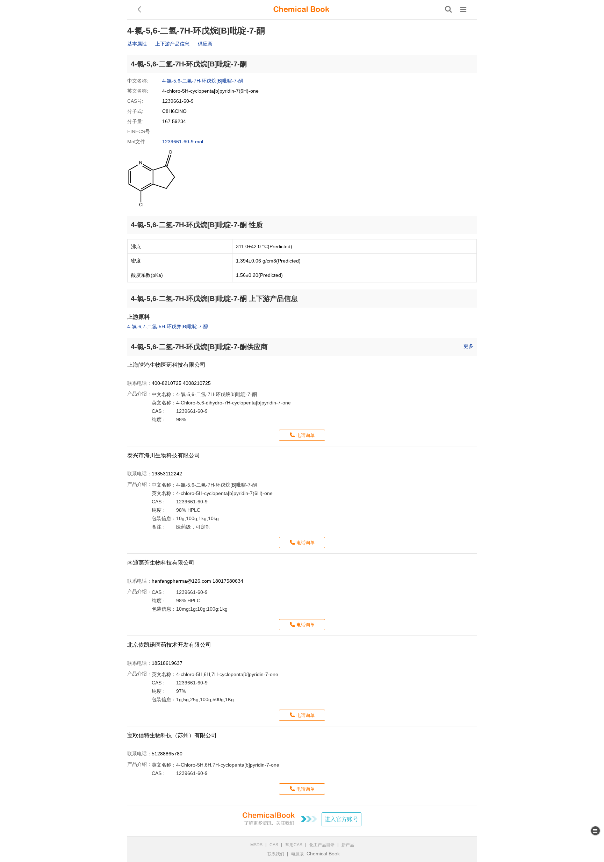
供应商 (205, 43)
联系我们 (275, 854)
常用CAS (293, 844)
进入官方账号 (341, 819)
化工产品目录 (322, 844)
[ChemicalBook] (301, 9)
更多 (468, 346)
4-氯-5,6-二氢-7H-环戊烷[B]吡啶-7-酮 (202, 81)
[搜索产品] (448, 9)
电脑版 (297, 854)
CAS (273, 844)
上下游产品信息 (172, 43)
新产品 (347, 844)
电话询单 (305, 435)
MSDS (256, 844)
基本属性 (137, 43)
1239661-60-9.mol (182, 141)
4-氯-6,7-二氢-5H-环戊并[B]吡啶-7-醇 (167, 326)
